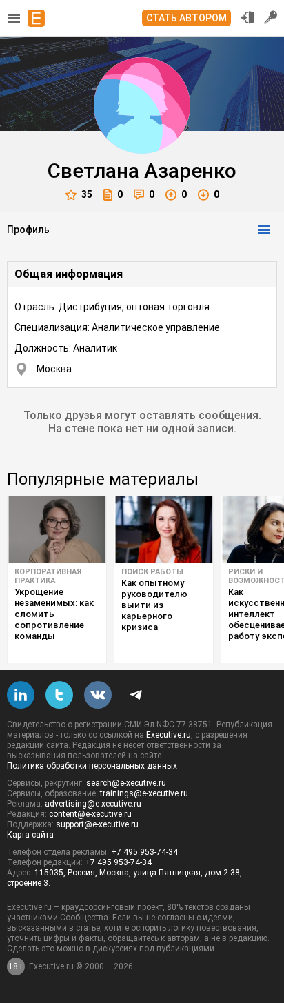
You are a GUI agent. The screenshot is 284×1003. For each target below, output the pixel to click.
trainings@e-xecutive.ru (144, 793)
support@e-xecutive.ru (97, 824)
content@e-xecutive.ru (90, 814)
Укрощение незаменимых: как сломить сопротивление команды (54, 614)
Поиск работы (152, 571)
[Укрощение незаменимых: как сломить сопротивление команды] (57, 529)
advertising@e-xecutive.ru (93, 804)
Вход (247, 17)
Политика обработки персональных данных (92, 766)
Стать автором (186, 17)
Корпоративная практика (47, 576)
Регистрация (271, 17)
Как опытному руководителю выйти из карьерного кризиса (154, 605)
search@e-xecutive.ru (126, 783)
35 (86, 194)
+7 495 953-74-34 (144, 852)
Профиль (28, 229)
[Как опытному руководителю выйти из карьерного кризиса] (163, 529)
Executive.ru (168, 735)
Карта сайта (30, 835)
